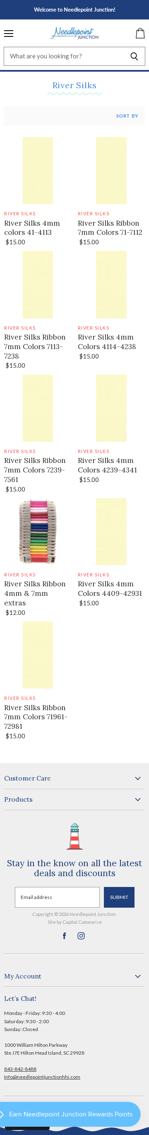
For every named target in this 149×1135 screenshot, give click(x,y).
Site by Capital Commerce (75, 922)
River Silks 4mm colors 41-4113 (32, 228)
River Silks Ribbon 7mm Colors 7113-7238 (35, 347)
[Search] (134, 56)
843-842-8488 (20, 1069)
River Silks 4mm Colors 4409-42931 (110, 588)
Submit (119, 897)
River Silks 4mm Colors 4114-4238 (107, 342)
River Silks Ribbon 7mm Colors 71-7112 (110, 228)
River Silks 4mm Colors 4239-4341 (107, 465)
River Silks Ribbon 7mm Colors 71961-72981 (35, 717)
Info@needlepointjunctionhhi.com (42, 1077)
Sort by (127, 115)
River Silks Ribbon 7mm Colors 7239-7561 (35, 470)
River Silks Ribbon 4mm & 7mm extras (35, 593)
